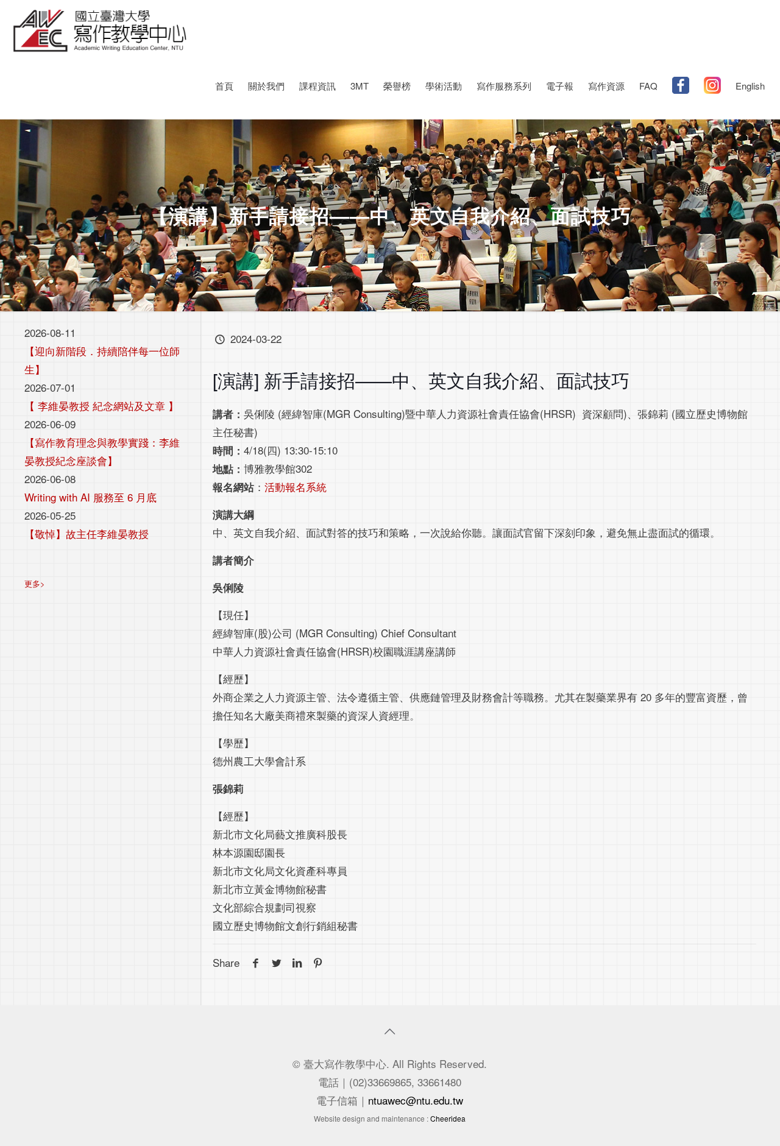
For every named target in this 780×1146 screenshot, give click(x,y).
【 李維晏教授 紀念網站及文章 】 (101, 405)
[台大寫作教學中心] (100, 28)
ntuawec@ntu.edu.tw (415, 1100)
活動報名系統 (295, 486)
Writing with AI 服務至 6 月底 (90, 496)
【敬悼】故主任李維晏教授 (86, 533)
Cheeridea (448, 1118)
